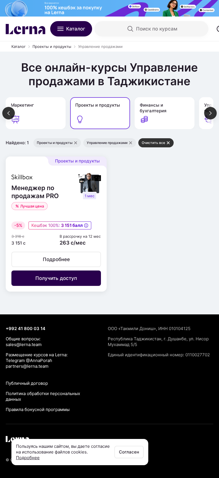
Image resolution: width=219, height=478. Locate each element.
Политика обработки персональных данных (43, 396)
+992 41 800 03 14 (25, 328)
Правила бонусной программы (38, 409)
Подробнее (28, 457)
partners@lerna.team (27, 366)
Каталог (18, 46)
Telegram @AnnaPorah (29, 360)
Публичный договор (27, 383)
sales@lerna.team (24, 344)
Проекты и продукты (52, 46)
